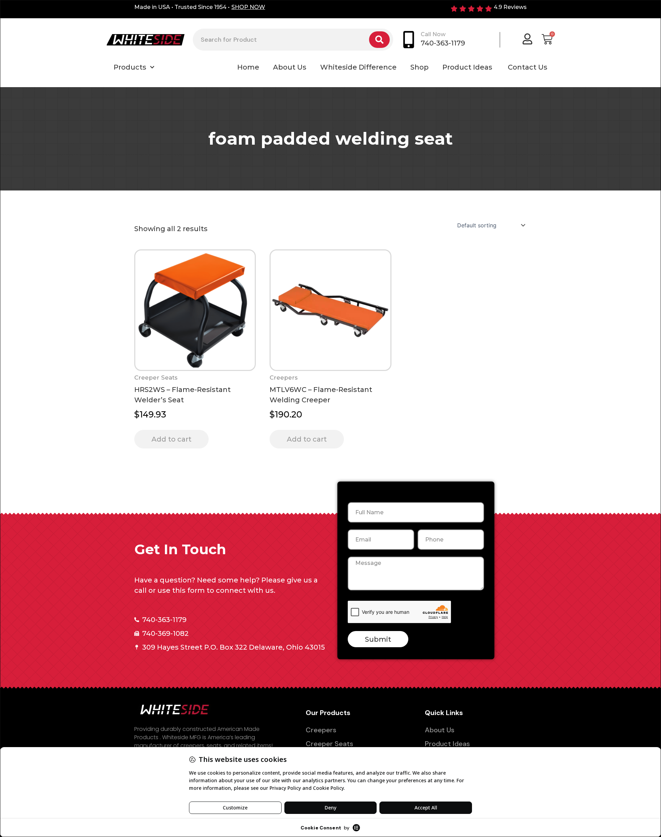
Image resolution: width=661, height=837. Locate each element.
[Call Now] (408, 39)
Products (130, 67)
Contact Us (527, 67)
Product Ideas (468, 67)
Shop (419, 67)
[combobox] (281, 39)
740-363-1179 (443, 43)
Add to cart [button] (171, 439)
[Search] (379, 39)
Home (248, 67)
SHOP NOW (248, 7)
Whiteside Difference (358, 67)
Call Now (433, 34)
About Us (289, 67)
